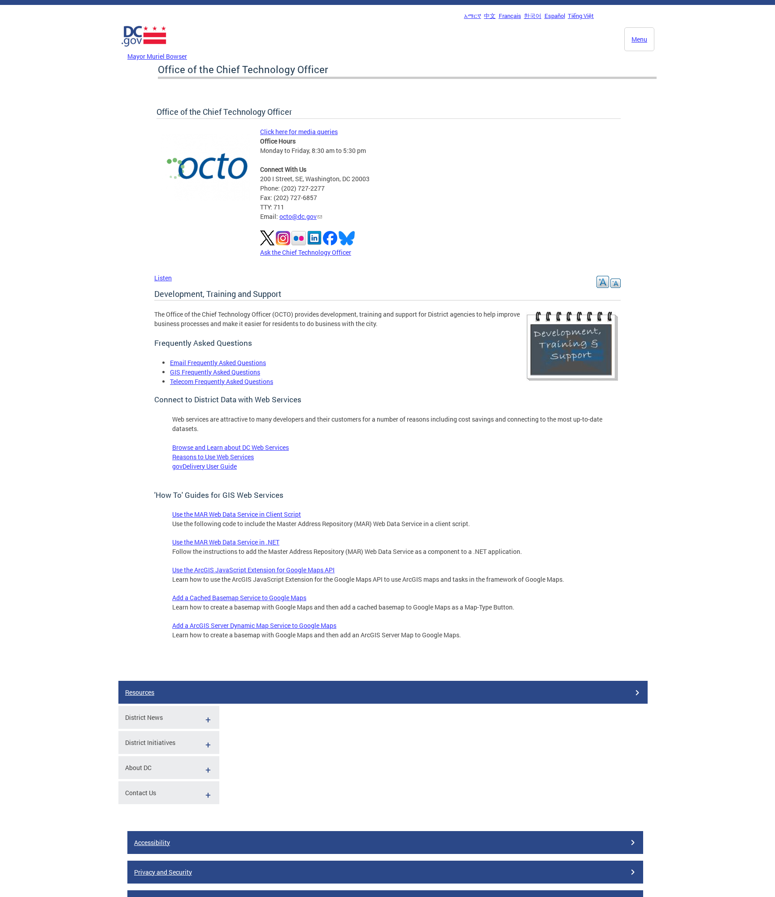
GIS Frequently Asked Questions (215, 372)
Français (510, 16)
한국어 (532, 16)
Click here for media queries (299, 131)
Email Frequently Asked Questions (218, 362)
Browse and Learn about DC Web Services (230, 447)
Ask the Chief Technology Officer (305, 252)
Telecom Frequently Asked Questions (221, 381)
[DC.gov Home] (144, 49)
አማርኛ (472, 16)
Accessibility (152, 842)
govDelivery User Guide (204, 466)
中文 (490, 16)
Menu (639, 39)
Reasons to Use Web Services (213, 457)
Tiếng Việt (581, 16)
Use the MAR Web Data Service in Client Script (236, 514)
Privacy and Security (163, 872)
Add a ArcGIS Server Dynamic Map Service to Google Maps (254, 625)
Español (554, 16)
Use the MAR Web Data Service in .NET (225, 542)
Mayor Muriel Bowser (157, 56)
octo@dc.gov (298, 216)
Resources (139, 692)
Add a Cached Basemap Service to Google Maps (239, 597)
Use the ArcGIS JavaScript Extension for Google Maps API (253, 570)
